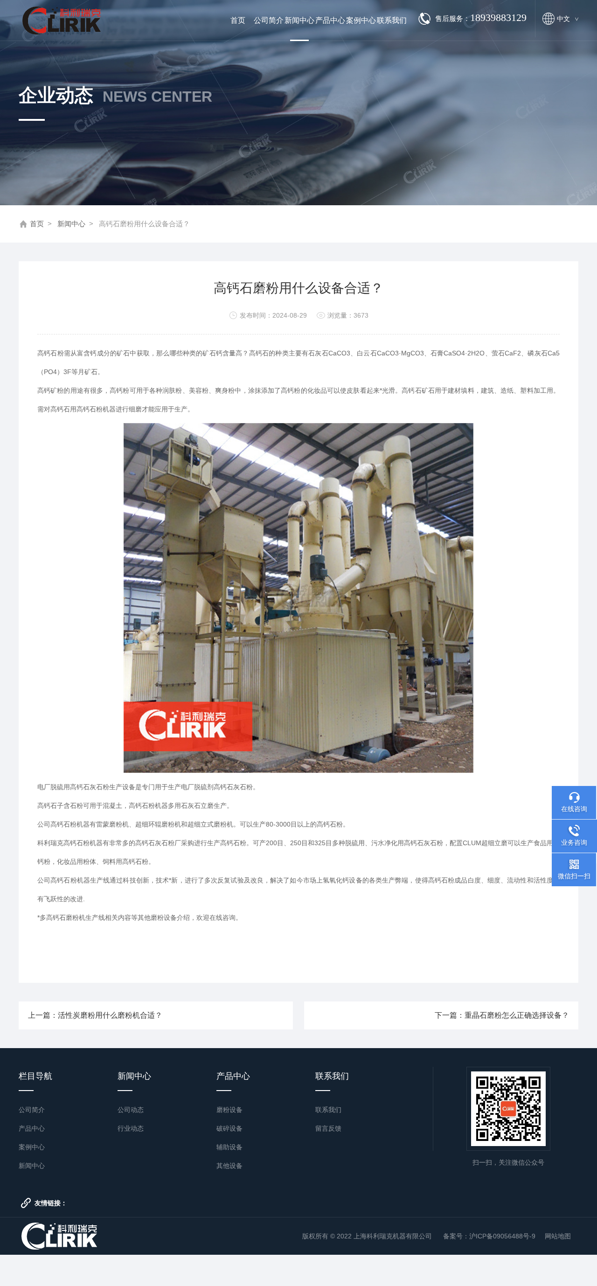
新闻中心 (299, 20)
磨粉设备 (229, 1109)
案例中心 (361, 20)
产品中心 (330, 20)
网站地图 (558, 1236)
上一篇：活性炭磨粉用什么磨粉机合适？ (95, 1015)
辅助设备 (229, 1147)
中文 (567, 18)
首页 (237, 20)
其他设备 (229, 1165)
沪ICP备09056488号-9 (502, 1236)
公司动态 (131, 1109)
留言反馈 (328, 1128)
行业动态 (131, 1128)
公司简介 (269, 20)
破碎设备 (229, 1128)
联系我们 (392, 20)
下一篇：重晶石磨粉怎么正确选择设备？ (502, 1015)
